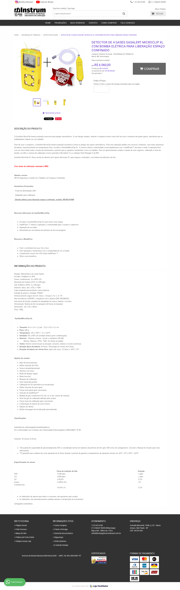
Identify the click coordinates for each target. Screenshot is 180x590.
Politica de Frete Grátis (25, 537)
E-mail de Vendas (61, 545)
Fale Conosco (128, 23)
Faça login (71, 8)
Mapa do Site (21, 533)
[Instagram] (24, 2)
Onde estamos (60, 541)
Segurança (58, 537)
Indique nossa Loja (23, 541)
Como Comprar (109, 23)
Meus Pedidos (160, 9)
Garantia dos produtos (63, 533)
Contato (93, 23)
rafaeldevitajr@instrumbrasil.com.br (106, 533)
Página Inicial (21, 525)
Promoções (61, 23)
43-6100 (139, 2)
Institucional (21, 521)
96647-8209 (158, 2)
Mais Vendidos (77, 23)
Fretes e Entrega (61, 529)
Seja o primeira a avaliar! (101, 60)
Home (48, 23)
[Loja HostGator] (98, 586)
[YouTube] (46, 2)
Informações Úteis (63, 521)
